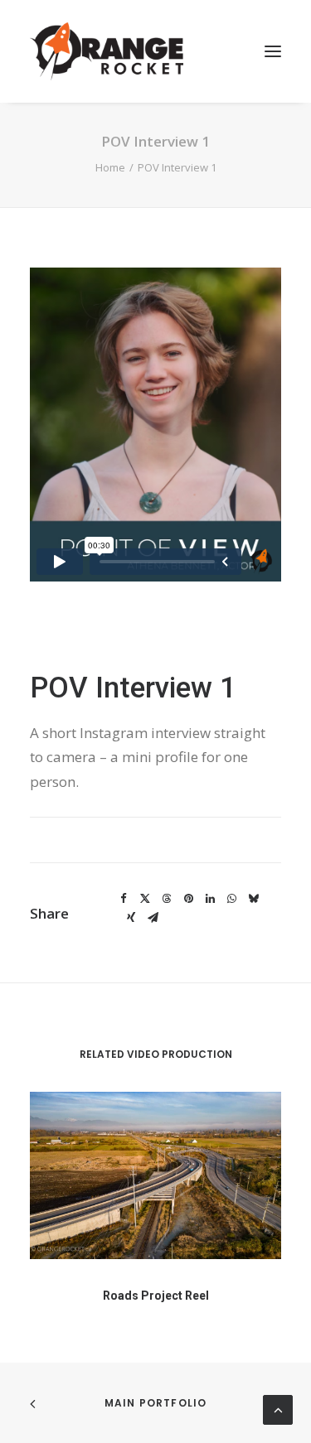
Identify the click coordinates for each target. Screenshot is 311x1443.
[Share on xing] (131, 918)
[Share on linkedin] (210, 898)
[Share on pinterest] (188, 898)
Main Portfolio (155, 1403)
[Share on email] (153, 918)
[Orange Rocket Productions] (106, 51)
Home (110, 167)
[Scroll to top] (278, 1408)
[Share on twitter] (145, 898)
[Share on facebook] (124, 898)
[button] (273, 51)
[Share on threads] (167, 898)
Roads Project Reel (156, 1295)
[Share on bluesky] (253, 898)
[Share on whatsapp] (231, 898)
